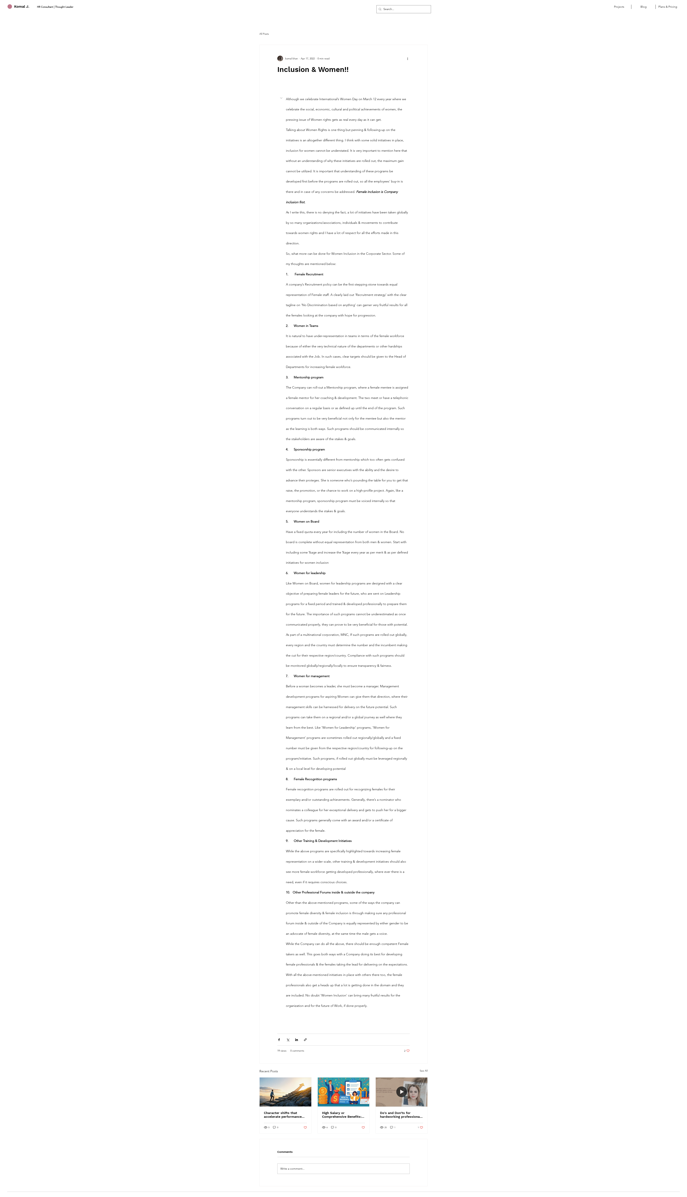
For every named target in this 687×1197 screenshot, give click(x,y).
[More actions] (407, 58)
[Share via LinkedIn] (296, 1039)
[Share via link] (305, 1039)
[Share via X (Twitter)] (287, 1039)
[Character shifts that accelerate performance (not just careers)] (285, 1091)
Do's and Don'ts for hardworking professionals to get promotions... (401, 1114)
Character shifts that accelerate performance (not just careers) (283, 1114)
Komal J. (21, 6)
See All (424, 1070)
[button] (343, 552)
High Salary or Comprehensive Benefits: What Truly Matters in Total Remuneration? (341, 1114)
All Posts (264, 33)
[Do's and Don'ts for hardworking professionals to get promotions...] (401, 1091)
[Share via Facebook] (279, 1039)
